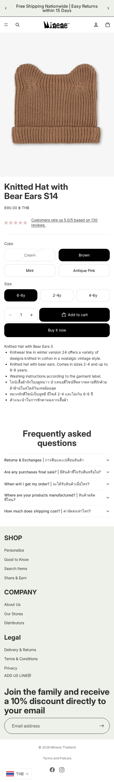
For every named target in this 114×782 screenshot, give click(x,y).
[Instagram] (62, 770)
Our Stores (13, 613)
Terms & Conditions (21, 658)
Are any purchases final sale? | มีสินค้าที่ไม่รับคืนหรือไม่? (52, 472)
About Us (12, 604)
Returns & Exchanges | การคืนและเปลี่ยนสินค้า (44, 460)
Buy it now (57, 330)
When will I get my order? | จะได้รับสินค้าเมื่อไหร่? (46, 484)
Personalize (14, 550)
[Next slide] (108, 8)
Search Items (15, 568)
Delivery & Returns (20, 649)
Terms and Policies (57, 758)
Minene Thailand (63, 747)
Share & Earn (15, 577)
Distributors (14, 622)
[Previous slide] (6, 8)
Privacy (10, 668)
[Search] (17, 25)
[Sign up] (101, 725)
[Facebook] (52, 770)
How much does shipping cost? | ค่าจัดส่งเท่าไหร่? (47, 511)
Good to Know (16, 559)
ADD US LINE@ (17, 675)
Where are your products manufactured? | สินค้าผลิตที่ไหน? (49, 497)
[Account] (96, 25)
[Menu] (6, 25)
